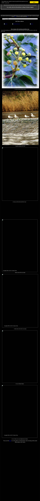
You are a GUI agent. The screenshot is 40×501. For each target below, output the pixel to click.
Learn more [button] (7, 2)
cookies (15, 16)
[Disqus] (20, 456)
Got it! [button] (34, 2)
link (27, 16)
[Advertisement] (20, 12)
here (10, 440)
